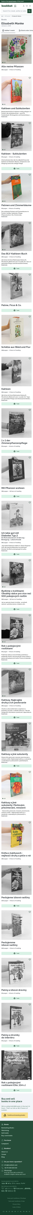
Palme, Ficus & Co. (11, 305)
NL (21, 1211)
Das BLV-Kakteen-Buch (14, 253)
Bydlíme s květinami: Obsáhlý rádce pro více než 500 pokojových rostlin (16, 593)
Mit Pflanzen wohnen (12, 488)
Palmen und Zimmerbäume (16, 205)
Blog (3, 1157)
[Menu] (30, 5)
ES (15, 1211)
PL (29, 1211)
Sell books (5, 1133)
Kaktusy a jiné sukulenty (14, 754)
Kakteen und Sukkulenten (15, 108)
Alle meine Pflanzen (12, 66)
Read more (4, 116)
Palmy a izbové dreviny (14, 990)
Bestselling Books (7, 1128)
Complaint (5, 1144)
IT (18, 1211)
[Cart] (26, 5)
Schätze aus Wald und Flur (16, 347)
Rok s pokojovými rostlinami (10, 647)
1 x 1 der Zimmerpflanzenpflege (14, 441)
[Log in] (23, 5)
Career (3, 1154)
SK (6, 1211)
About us (4, 1152)
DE (12, 1211)
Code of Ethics (16, 1207)
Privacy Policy (16, 1204)
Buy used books (6, 1135)
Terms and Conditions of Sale (16, 1201)
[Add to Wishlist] (29, 36)
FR (23, 1211)
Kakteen (6, 389)
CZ (3, 1211)
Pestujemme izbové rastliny (9, 943)
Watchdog (5, 1130)
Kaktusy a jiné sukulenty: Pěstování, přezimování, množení (13, 805)
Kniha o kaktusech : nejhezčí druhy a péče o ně (16, 854)
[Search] (29, 11)
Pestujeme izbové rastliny (15, 897)
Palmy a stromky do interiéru (10, 1036)
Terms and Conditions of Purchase (16, 1198)
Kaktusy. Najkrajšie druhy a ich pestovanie (13, 701)
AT (9, 1211)
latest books (12, 1)
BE (26, 1211)
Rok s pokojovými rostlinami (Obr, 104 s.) (13, 1083)
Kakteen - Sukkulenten (14, 153)
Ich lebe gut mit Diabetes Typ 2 (10, 534)
